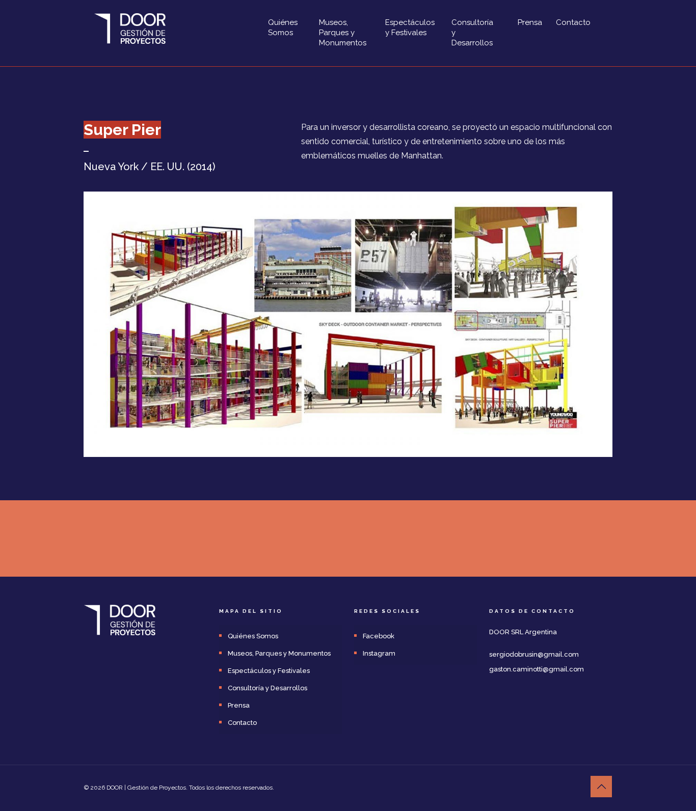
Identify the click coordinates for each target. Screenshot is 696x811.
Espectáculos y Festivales (269, 670)
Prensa (239, 705)
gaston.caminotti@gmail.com (536, 669)
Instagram (379, 653)
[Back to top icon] (601, 786)
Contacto (242, 722)
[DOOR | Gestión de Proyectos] (130, 28)
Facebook (378, 636)
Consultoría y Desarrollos (267, 688)
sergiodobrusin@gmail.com (534, 654)
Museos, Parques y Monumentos (279, 653)
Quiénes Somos (253, 636)
